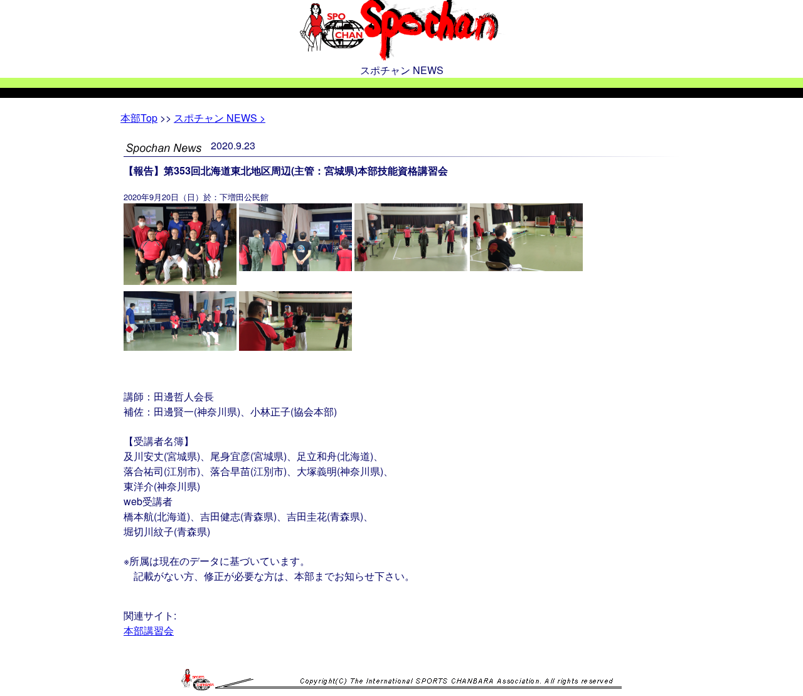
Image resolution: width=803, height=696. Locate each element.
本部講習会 (149, 630)
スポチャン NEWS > (219, 117)
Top (138, 117)
